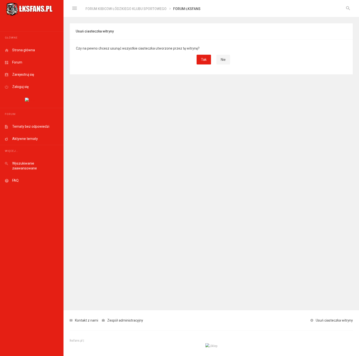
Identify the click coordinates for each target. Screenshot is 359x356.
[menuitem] (348, 8)
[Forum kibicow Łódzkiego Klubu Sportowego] (29, 8)
